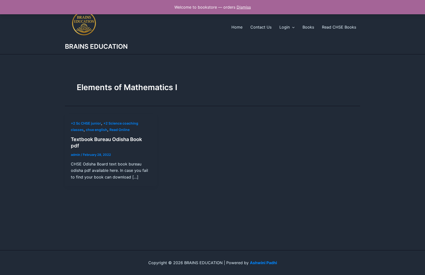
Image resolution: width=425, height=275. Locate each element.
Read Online (119, 130)
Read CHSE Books (339, 27)
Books (308, 27)
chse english (96, 130)
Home (237, 27)
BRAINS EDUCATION (96, 46)
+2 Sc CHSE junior (86, 123)
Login (284, 27)
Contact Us (261, 27)
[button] (292, 27)
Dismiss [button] (244, 7)
